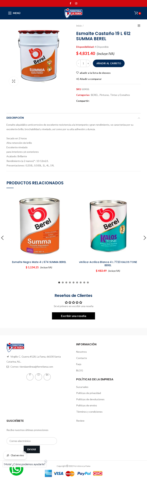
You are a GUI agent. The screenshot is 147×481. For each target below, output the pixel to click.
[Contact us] (16, 469)
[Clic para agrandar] (13, 81)
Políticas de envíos (86, 405)
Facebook (70, 3)
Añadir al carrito (108, 63)
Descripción (15, 118)
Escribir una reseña (73, 315)
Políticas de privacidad (88, 392)
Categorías (83, 95)
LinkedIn (47, 376)
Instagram (76, 3)
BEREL (94, 95)
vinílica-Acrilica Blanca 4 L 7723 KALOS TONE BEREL (108, 263)
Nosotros (81, 351)
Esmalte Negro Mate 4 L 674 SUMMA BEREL (39, 262)
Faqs (78, 364)
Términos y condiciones (89, 411)
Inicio (79, 25)
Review (80, 420)
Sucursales (82, 386)
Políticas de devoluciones (90, 399)
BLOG (79, 370)
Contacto (81, 357)
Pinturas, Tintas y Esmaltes (114, 95)
